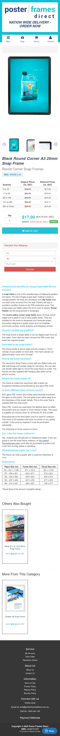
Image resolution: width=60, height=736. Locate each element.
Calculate (30, 269)
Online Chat (30, 702)
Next (56, 144)
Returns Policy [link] (30, 689)
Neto (38, 731)
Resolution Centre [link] (30, 660)
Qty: (10, 215)
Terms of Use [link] (30, 683)
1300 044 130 (34, 711)
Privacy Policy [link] (30, 686)
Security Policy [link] (30, 693)
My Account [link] (30, 653)
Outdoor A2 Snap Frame (15, 616)
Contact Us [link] (30, 673)
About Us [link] (30, 669)
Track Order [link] (30, 656)
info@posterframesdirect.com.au (34, 707)
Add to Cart (31, 230)
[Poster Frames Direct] (30, 11)
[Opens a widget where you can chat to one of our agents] (49, 731)
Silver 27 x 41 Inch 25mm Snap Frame (15, 547)
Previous (4, 144)
